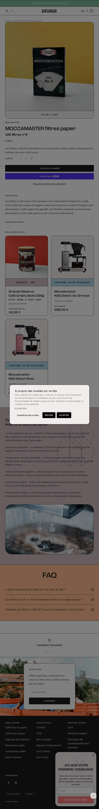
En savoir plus (21, 408)
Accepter (64, 415)
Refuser (49, 415)
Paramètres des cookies (28, 415)
